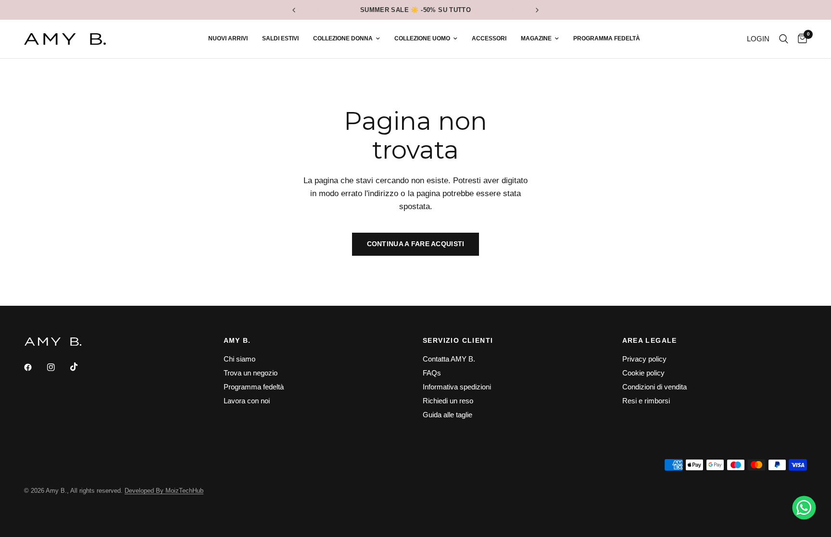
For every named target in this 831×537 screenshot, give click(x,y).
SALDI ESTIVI (280, 38)
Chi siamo (239, 359)
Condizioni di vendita (654, 387)
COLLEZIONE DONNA (343, 38)
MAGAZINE (536, 38)
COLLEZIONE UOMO (422, 38)
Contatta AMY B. (449, 359)
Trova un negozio (250, 373)
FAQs (432, 373)
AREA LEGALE (649, 340)
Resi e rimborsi (646, 401)
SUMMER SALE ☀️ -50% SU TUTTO (415, 9)
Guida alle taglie (447, 415)
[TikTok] (80, 366)
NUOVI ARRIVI (228, 38)
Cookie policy (643, 373)
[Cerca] (783, 39)
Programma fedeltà (254, 387)
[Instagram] (57, 367)
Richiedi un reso (448, 401)
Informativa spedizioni (457, 387)
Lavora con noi (247, 401)
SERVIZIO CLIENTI (458, 340)
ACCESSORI (489, 38)
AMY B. (237, 340)
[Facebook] (34, 367)
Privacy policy (644, 359)
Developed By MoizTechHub (164, 490)
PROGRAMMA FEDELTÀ (606, 38)
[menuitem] (228, 38)
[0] (800, 39)
